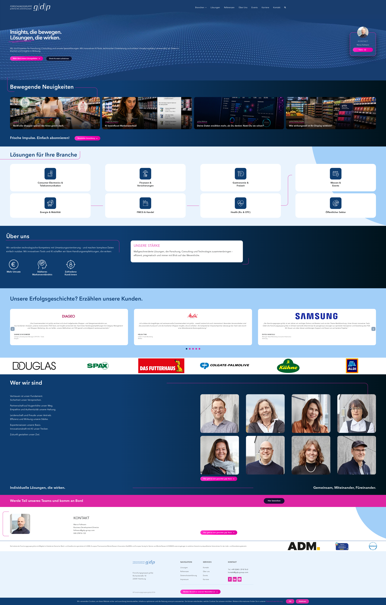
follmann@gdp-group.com (84, 530)
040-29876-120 (79, 533)
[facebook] (230, 579)
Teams (361, 50)
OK (290, 601)
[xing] (239, 579)
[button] (12, 113)
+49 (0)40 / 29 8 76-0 (239, 569)
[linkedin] (235, 579)
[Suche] (285, 8)
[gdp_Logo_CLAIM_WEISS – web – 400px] (30, 3)
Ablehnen (302, 601)
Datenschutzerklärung (274, 601)
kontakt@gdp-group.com (238, 572)
